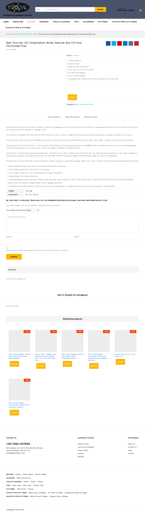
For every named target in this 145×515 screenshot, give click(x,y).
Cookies (80, 453)
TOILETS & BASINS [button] (61, 22)
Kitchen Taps (38, 485)
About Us (131, 444)
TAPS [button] (76, 22)
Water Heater (28, 474)
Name (9, 237)
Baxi (77, 104)
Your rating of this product (16, 210)
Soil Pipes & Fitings (55, 493)
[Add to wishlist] (71, 88)
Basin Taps (17, 485)
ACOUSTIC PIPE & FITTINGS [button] (17, 28)
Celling (30, 489)
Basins (33, 481)
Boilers (82, 104)
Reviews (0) (90, 117)
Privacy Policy (83, 450)
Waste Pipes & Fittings (37, 493)
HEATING (89, 104)
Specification (72, 117)
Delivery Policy (83, 444)
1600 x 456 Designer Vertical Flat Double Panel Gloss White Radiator (19, 356)
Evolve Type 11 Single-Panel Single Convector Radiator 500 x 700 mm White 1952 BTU (45, 357)
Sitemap (81, 457)
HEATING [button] (31, 22)
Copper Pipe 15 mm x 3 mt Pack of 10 (125, 355)
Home (6, 22)
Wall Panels (21, 489)
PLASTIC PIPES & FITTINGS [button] (124, 22)
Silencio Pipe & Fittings (38, 496)
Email (77, 237)
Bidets (40, 481)
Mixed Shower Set (24, 478)
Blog (130, 450)
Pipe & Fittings (40, 474)
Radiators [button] (18, 22)
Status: (69, 55)
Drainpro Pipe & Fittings (59, 496)
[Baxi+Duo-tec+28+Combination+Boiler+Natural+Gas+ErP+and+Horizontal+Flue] (114, 43)
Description (54, 117)
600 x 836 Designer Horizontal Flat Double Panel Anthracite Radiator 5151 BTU (98, 357)
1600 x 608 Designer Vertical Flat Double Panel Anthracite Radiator (19, 405)
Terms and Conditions (86, 447)
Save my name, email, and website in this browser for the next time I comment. (37, 250)
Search (100, 9)
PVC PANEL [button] (103, 22)
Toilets (26, 481)
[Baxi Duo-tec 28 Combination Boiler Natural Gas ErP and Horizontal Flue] (108, 43)
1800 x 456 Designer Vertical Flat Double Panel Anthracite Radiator (72, 356)
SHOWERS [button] (44, 22)
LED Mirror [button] (88, 22)
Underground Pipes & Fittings (76, 493)
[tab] (54, 118)
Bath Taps (27, 485)
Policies (131, 453)
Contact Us (121, 8)
